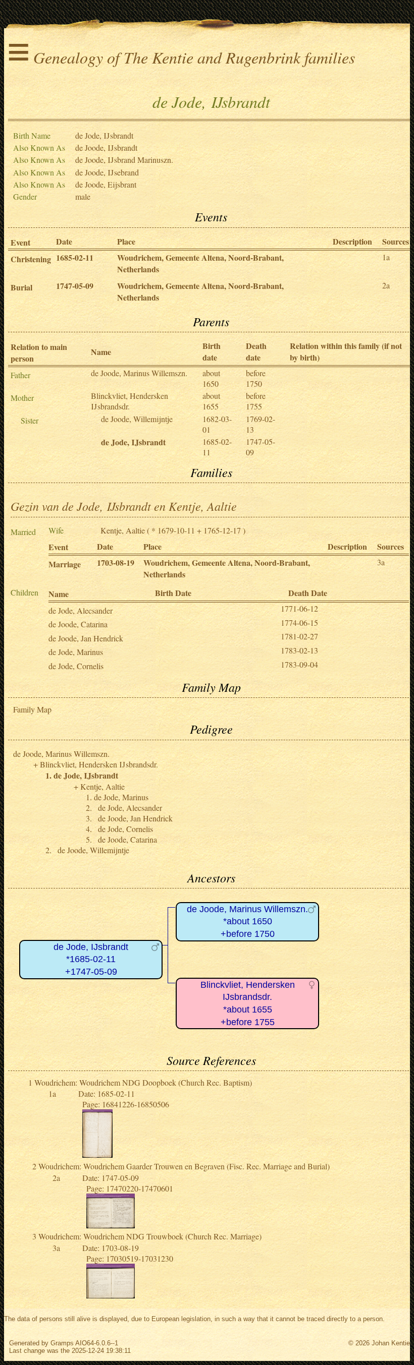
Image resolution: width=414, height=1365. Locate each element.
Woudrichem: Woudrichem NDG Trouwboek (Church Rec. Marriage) (150, 1236)
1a (386, 257)
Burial (21, 287)
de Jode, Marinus (75, 651)
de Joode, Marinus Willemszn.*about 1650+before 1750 (247, 921)
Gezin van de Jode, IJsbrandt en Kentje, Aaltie (124, 506)
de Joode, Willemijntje (137, 418)
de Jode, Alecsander (80, 610)
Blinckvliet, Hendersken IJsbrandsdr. (129, 400)
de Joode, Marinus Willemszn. (139, 373)
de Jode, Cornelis (76, 666)
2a (386, 285)
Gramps (62, 1343)
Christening (31, 259)
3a (381, 562)
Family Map (32, 709)
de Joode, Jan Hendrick (85, 638)
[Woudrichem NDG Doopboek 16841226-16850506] (97, 1154)
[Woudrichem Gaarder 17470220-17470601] (110, 1225)
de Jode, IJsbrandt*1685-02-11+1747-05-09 (91, 959)
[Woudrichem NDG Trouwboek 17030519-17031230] (110, 1295)
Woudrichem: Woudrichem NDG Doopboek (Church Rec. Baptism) (143, 1082)
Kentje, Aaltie (122, 530)
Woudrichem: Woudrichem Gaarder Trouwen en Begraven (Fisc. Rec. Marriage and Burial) (184, 1166)
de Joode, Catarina (78, 624)
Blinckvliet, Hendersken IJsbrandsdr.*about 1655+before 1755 (247, 1003)
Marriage (64, 564)
